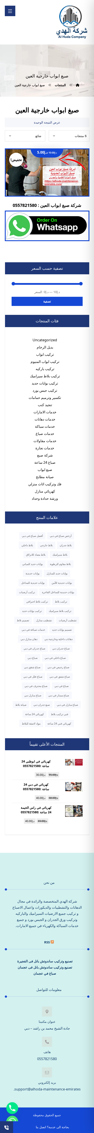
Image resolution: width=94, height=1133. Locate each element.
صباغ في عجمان (44, 973)
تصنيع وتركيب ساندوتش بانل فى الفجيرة (45, 961)
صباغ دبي (33, 658)
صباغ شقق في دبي (59, 676)
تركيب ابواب (45, 354)
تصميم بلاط (23, 620)
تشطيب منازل (44, 620)
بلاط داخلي (27, 545)
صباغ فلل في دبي (32, 676)
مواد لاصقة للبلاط (31, 723)
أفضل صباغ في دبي (32, 536)
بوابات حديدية (33, 573)
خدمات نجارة (44, 448)
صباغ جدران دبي (61, 648)
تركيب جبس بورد (45, 390)
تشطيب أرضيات (68, 620)
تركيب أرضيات (27, 592)
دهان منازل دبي (29, 639)
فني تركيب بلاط (59, 714)
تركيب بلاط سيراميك (45, 376)
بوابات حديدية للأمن (62, 583)
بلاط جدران (66, 545)
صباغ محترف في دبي (35, 686)
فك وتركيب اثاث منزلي (44, 484)
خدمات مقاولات (44, 440)
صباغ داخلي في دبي (55, 658)
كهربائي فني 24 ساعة (59, 723)
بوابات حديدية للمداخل (33, 583)
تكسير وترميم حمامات (45, 397)
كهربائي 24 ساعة (34, 714)
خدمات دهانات (45, 419)
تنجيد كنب (45, 404)
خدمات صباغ (45, 433)
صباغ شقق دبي (32, 667)
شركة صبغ (45, 455)
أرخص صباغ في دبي (60, 536)
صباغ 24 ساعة (45, 462)
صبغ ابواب (45, 469)
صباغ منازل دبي (32, 695)
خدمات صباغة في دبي (33, 630)
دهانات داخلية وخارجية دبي (58, 639)
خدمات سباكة (45, 426)
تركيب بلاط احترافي (37, 601)
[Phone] (12, 1108)
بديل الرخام (45, 347)
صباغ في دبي (61, 686)
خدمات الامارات (44, 412)
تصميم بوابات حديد (62, 630)
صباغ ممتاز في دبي (58, 695)
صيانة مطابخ (45, 476)
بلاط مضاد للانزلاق (35, 554)
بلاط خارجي (46, 545)
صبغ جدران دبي (41, 705)
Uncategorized (45, 340)
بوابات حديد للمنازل (57, 573)
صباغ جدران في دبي (34, 648)
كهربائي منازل (45, 491)
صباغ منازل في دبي (67, 705)
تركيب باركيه (45, 368)
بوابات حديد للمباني (32, 564)
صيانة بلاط (20, 705)
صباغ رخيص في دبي (58, 667)
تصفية (47, 301)
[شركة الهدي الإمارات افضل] (71, 22)
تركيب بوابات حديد (45, 383)
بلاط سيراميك (59, 554)
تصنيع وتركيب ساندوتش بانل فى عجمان (45, 967)
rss (47, 942)
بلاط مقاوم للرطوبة (60, 564)
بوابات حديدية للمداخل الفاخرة (58, 592)
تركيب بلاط (61, 601)
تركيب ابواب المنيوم (45, 361)
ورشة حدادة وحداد (45, 498)
